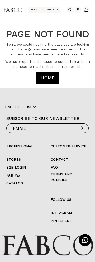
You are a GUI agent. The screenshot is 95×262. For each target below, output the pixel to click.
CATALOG (14, 183)
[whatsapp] (85, 240)
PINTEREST (61, 221)
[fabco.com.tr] (12, 10)
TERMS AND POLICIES (62, 177)
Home (48, 77)
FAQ (54, 167)
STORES (13, 159)
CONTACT (59, 159)
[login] (78, 9)
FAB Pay (13, 175)
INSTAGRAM (61, 213)
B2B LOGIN (16, 167)
